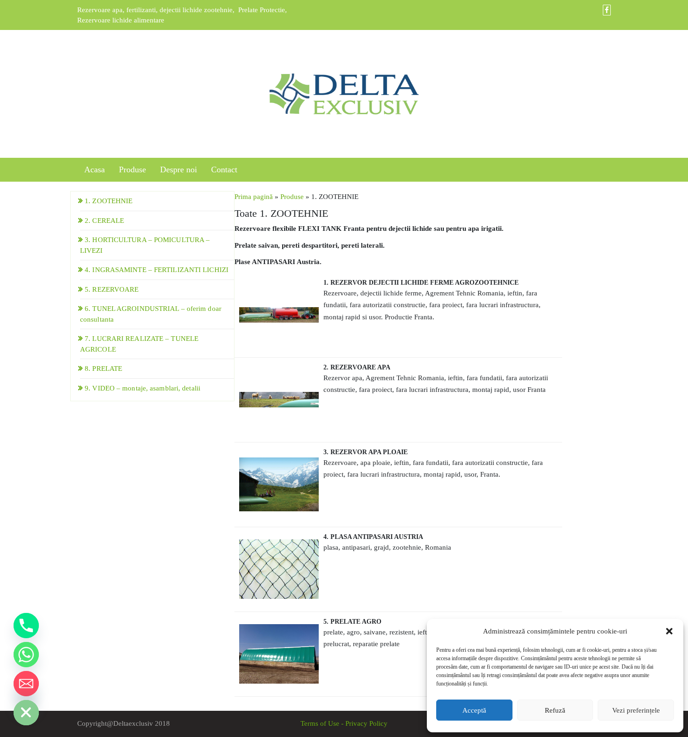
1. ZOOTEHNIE (108, 201)
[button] (669, 631)
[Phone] (26, 625)
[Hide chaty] (26, 712)
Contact (224, 169)
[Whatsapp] (26, 654)
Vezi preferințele (636, 710)
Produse (132, 169)
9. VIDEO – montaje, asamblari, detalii (142, 388)
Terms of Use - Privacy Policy (344, 723)
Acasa (94, 169)
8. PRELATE (103, 368)
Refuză (555, 710)
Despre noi (178, 169)
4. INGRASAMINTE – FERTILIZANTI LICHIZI (156, 269)
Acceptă (474, 710)
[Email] (26, 683)
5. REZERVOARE (112, 289)
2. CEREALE (104, 220)
